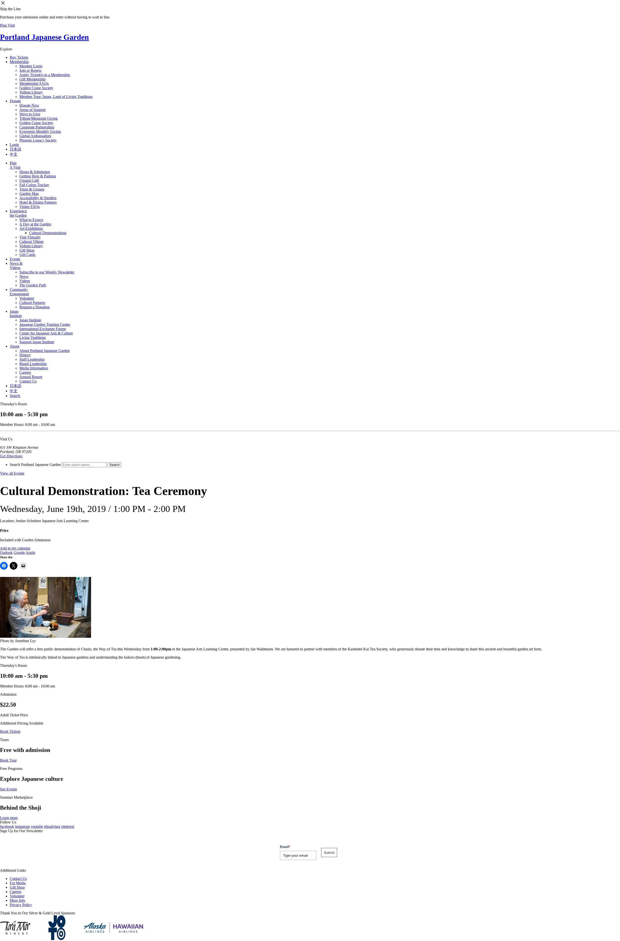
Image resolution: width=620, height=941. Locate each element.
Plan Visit (7, 25)
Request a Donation (34, 307)
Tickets (19, 57)
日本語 (15, 149)
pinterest (67, 826)
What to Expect (31, 220)
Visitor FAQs (29, 207)
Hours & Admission (34, 172)
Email (285, 847)
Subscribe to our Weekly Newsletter (46, 272)
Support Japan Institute (36, 342)
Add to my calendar (15, 548)
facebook (7, 826)
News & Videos (16, 265)
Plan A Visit (15, 165)
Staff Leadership (32, 359)
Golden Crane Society (36, 88)
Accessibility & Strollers (37, 198)
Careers (25, 372)
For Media (18, 883)
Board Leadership (33, 364)
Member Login (30, 66)
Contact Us (28, 381)
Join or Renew (30, 70)
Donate (15, 101)
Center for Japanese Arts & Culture (46, 333)
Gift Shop (26, 250)
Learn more (9, 818)
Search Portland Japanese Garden (35, 465)
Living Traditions (32, 337)
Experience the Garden (18, 213)
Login (14, 145)
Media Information (33, 368)
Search (15, 396)
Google (19, 552)
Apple (30, 552)
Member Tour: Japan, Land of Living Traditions (56, 97)
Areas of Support (32, 110)
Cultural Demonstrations (47, 233)
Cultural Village (31, 241)
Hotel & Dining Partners (38, 202)
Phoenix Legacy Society (38, 140)
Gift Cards (27, 255)
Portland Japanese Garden (44, 37)
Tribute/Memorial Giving (38, 118)
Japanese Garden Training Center (44, 324)
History (25, 355)
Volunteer (26, 298)
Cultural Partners (32, 303)
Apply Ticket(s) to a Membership (44, 75)
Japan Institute (16, 313)
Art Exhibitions (31, 228)
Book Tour (8, 760)
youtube (37, 826)
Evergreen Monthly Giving (40, 131)
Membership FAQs (34, 83)
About (14, 346)
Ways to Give (29, 114)
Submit (329, 852)
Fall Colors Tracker (34, 185)
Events (15, 259)
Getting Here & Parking (37, 176)
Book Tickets (10, 731)
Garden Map (29, 193)
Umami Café (29, 180)
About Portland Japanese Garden (44, 351)
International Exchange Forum (42, 329)
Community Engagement (19, 291)
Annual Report (30, 377)
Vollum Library (31, 92)
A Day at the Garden (35, 224)
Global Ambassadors (35, 136)
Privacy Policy (21, 905)
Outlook (6, 552)
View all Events (12, 473)
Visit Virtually (30, 237)
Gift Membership (32, 79)
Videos (24, 281)
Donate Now (29, 105)
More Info (17, 900)
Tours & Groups (31, 189)
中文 (13, 154)
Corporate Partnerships (36, 127)
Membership (19, 62)
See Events (8, 789)
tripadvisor (52, 826)
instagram (22, 826)
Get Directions (11, 456)
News (23, 276)
